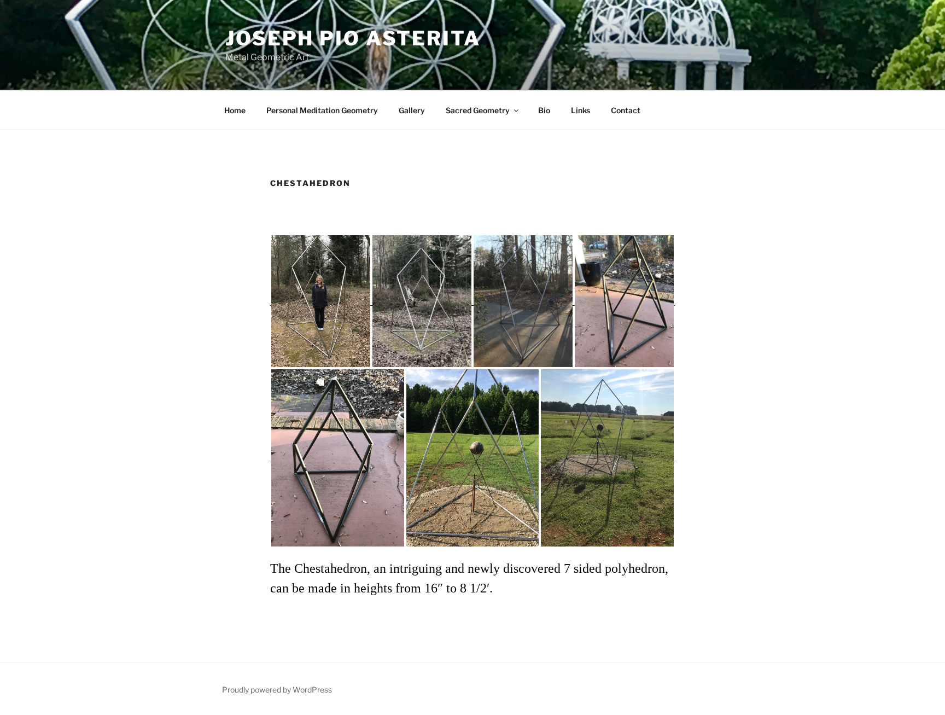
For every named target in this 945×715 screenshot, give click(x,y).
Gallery (412, 110)
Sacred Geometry (478, 110)
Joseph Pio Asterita (353, 38)
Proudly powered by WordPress (277, 689)
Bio (544, 110)
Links (580, 110)
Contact (625, 110)
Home (235, 110)
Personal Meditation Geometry (322, 110)
